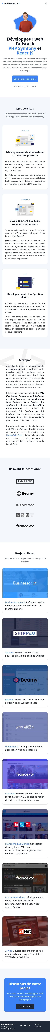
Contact (38, 1026)
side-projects (38, 429)
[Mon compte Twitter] (21, 1026)
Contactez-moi (25, 1006)
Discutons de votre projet (25, 79)
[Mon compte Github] (29, 1026)
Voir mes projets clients (24, 86)
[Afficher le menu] (45, 3)
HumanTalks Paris (14, 435)
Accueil (37, 1024)
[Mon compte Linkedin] (25, 1026)
